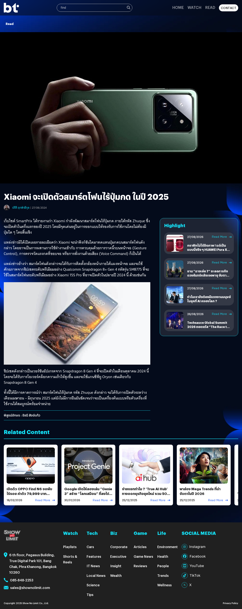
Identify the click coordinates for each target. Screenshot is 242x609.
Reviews (140, 565)
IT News (93, 565)
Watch (194, 7)
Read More (219, 236)
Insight (115, 565)
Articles (140, 546)
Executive (118, 556)
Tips (90, 594)
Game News (143, 556)
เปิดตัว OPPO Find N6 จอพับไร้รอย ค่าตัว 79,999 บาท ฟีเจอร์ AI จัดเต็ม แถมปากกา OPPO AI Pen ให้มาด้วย (29, 496)
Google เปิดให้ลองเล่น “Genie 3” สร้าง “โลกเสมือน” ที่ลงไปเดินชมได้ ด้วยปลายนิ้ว (88, 493)
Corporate (118, 546)
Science (93, 585)
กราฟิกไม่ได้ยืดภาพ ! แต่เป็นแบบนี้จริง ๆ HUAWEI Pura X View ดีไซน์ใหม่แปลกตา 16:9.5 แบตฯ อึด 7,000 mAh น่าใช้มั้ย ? (209, 251)
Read (210, 7)
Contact (229, 8)
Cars (90, 546)
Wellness (164, 585)
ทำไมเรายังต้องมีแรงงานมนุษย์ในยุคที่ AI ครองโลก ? (209, 299)
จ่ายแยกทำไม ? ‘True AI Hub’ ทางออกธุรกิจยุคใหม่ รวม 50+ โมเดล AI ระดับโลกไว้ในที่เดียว (146, 493)
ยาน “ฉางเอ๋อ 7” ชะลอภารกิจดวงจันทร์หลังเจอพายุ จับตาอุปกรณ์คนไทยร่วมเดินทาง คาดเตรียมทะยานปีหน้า (209, 277)
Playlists (70, 546)
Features (94, 556)
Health (162, 556)
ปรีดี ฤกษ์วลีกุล (20, 207)
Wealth (116, 575)
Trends (163, 575)
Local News (96, 575)
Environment (167, 546)
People (163, 565)
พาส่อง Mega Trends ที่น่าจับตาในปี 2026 (200, 491)
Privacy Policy (230, 603)
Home (178, 7)
